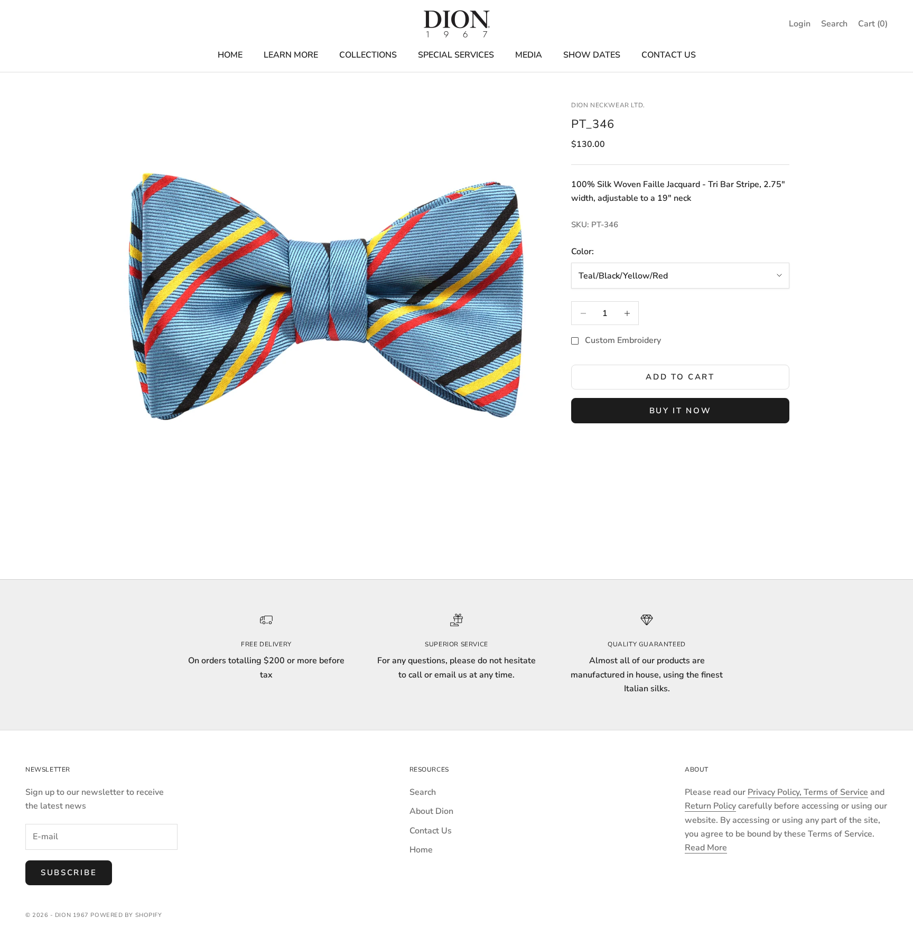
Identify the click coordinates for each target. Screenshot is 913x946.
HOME (230, 55)
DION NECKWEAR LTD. (608, 105)
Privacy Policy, (776, 792)
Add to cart (680, 377)
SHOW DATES (591, 55)
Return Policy (710, 806)
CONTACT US (668, 55)
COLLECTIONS (368, 55)
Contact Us (430, 831)
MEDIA (528, 55)
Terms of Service (836, 792)
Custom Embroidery (623, 341)
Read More (706, 848)
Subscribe (69, 872)
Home (421, 850)
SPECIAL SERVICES (456, 55)
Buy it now (680, 410)
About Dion (431, 811)
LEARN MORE (291, 55)
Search (422, 792)
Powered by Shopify (126, 915)
